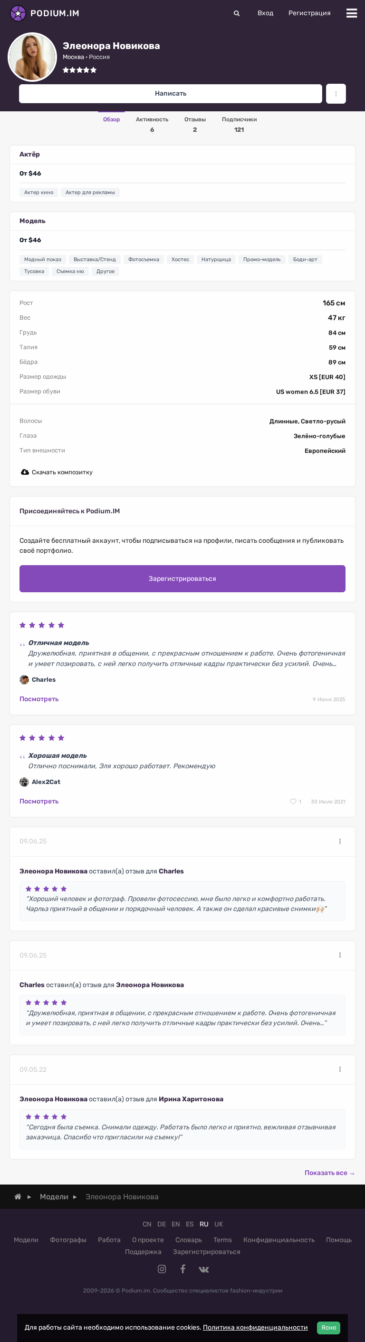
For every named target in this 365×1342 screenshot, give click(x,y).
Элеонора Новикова (53, 871)
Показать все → (330, 1173)
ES (190, 1224)
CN (147, 1224)
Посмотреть (38, 699)
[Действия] (340, 842)
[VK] (203, 1269)
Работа (109, 1240)
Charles (171, 871)
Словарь (188, 1240)
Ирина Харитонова (191, 1099)
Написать (170, 93)
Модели (26, 1240)
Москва (73, 56)
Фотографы (68, 1240)
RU (204, 1224)
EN (176, 1224)
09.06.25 (33, 841)
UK (218, 1224)
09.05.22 (33, 1070)
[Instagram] (161, 1269)
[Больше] (336, 94)
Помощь (339, 1240)
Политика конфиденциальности (255, 1327)
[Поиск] (236, 13)
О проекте (148, 1240)
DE (161, 1224)
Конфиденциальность (279, 1240)
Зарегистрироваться (182, 579)
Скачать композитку (62, 472)
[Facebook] (182, 1269)
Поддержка (143, 1252)
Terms (222, 1240)
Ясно (328, 1327)
